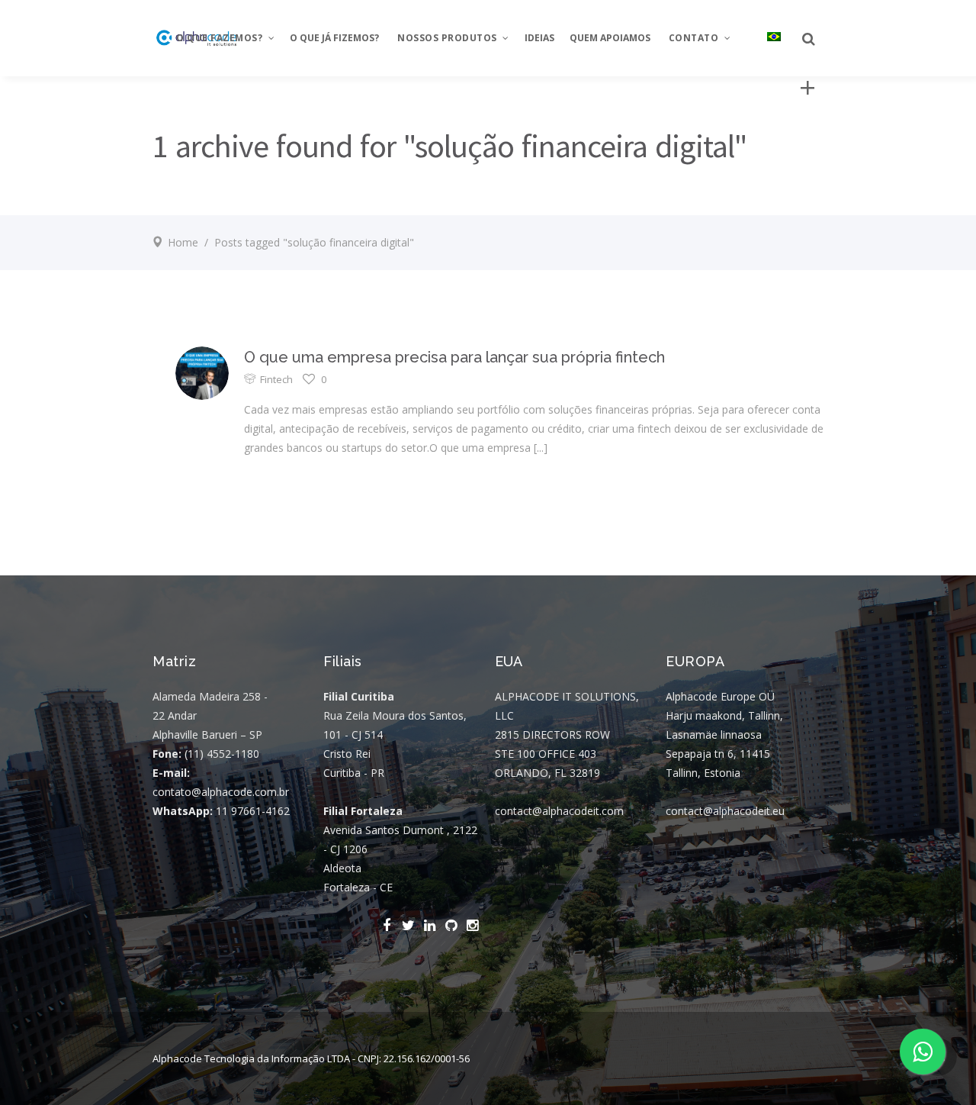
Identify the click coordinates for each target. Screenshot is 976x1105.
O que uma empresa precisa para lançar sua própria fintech (454, 357)
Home (183, 242)
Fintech (276, 379)
